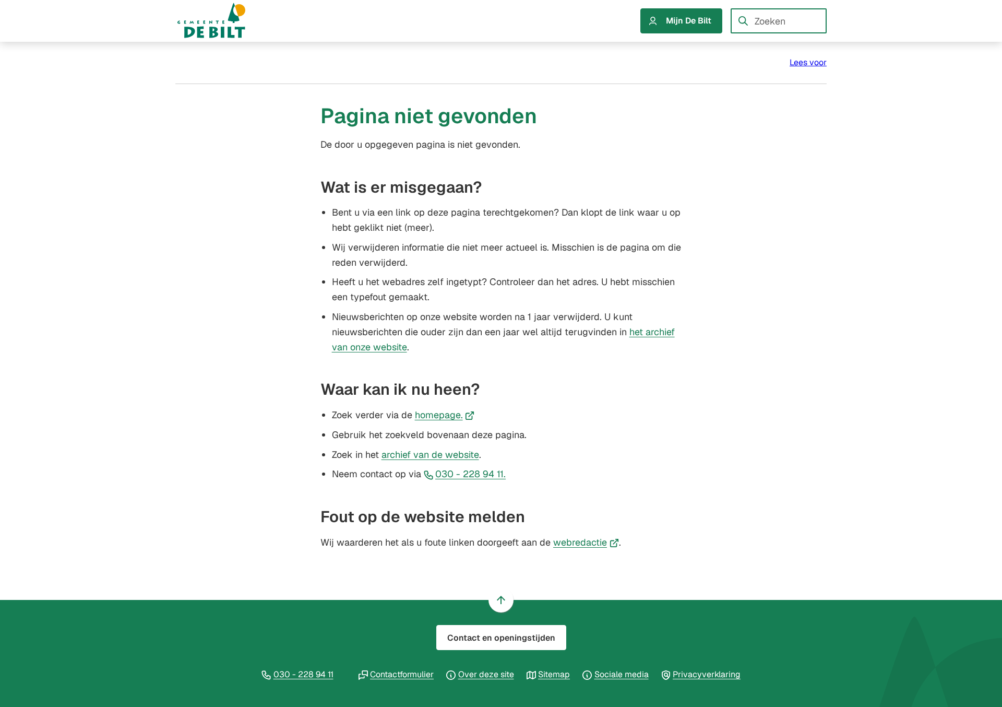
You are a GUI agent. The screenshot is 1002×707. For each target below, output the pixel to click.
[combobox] (779, 20)
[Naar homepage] (221, 21)
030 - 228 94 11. (470, 474)
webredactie (586, 542)
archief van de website (430, 455)
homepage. (445, 415)
